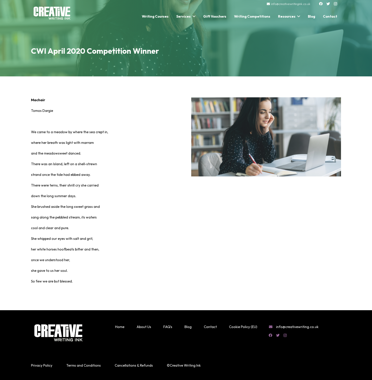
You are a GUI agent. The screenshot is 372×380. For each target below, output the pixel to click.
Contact (210, 327)
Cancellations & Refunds (134, 365)
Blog (188, 327)
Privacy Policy (41, 365)
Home (119, 327)
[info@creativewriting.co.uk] (272, 327)
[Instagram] (335, 4)
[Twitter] (328, 3)
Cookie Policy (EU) (243, 327)
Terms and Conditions (83, 365)
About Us (144, 327)
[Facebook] (321, 3)
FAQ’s (167, 327)
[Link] (52, 11)
